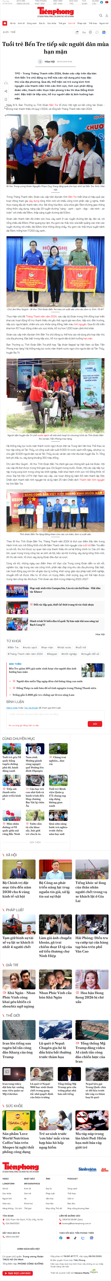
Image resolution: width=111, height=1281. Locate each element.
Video (5, 1178)
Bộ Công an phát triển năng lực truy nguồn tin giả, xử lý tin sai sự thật (54, 889)
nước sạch (43, 435)
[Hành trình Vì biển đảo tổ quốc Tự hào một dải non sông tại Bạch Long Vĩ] (17, 624)
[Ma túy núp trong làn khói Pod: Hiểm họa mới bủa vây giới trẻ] (92, 1120)
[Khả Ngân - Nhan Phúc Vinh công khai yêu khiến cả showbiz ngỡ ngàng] (19, 979)
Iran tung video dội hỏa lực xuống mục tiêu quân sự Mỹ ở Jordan (13, 1089)
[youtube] (107, 2)
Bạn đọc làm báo (19, 1273)
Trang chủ (4, 23)
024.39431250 (12, 1223)
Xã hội (13, 23)
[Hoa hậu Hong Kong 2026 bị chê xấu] (92, 979)
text (84, 32)
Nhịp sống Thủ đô (54, 1208)
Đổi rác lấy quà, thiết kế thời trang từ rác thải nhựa (63, 604)
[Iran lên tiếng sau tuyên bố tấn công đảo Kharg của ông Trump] (19, 1030)
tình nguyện (80, 324)
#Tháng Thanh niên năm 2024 (25, 654)
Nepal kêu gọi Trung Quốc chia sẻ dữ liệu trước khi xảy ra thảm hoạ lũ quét (96, 1090)
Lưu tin (6, 99)
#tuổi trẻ (81, 647)
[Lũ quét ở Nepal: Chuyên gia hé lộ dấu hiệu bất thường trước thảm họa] (55, 1030)
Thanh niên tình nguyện (92, 479)
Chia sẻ (6, 91)
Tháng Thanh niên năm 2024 (41, 316)
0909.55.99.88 (69, 1219)
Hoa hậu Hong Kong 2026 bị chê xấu (89, 997)
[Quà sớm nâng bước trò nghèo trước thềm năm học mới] (58, 815)
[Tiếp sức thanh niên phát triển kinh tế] (11, 780)
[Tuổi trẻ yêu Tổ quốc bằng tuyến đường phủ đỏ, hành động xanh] (11, 748)
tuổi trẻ (87, 545)
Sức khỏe (51, 23)
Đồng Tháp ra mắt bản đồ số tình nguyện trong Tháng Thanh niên (56, 688)
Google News (104, 32)
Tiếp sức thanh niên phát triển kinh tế (11, 794)
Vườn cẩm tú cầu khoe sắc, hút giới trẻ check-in (34, 828)
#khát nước (64, 647)
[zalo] (84, 1238)
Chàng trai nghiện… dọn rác (57, 760)
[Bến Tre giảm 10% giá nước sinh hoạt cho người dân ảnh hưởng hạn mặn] (93, 670)
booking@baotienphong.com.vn (76, 1223)
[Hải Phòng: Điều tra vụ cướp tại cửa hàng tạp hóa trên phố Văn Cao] (92, 924)
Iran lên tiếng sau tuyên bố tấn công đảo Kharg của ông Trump (17, 1050)
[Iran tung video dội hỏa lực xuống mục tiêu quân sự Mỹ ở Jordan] (14, 1074)
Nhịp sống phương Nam (78, 1208)
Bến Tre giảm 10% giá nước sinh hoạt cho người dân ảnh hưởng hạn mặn (42, 670)
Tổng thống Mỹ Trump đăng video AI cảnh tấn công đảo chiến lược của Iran (90, 1052)
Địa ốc (42, 23)
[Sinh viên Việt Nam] (88, 1170)
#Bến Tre (13, 647)
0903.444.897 (12, 1236)
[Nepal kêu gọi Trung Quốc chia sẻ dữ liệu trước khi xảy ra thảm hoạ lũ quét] (97, 1074)
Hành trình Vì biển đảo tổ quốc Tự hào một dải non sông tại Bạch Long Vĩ (64, 622)
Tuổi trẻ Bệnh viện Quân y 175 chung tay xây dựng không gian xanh (57, 797)
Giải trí (12, 965)
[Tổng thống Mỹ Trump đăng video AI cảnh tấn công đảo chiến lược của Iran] (92, 1030)
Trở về (6, 115)
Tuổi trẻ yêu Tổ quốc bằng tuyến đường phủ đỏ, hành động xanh (11, 763)
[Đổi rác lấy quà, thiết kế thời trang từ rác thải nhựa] (17, 607)
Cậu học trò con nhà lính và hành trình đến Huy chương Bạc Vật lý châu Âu (35, 797)
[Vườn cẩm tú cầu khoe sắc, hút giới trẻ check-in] (35, 815)
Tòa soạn (7, 1215)
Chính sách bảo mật (28, 1249)
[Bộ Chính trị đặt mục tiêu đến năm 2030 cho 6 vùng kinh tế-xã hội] (19, 869)
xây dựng (34, 200)
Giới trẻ (71, 23)
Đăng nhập (12, 707)
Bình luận (6, 107)
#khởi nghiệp (69, 654)
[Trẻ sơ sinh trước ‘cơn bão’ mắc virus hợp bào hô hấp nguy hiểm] (55, 1120)
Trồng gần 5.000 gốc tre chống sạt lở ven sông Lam (43, 694)
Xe (25, 1198)
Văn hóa (49, 1198)
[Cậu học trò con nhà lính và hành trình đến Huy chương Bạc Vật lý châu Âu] (35, 780)
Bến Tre (53, 104)
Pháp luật (81, 23)
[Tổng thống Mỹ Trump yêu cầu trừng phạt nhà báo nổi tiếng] (69, 1074)
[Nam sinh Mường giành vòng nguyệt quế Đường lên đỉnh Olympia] (35, 748)
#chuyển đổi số (90, 654)
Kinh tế (21, 23)
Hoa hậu (49, 1203)
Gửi (95, 724)
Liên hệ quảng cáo (69, 1215)
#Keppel (52, 654)
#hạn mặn (47, 647)
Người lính (104, 23)
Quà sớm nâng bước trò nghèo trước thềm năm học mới (58, 828)
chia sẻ (77, 32)
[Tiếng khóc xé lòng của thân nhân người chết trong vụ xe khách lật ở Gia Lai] (92, 869)
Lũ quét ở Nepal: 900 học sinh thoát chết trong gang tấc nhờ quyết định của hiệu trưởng (41, 1090)
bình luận (97, 32)
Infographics (32, 1183)
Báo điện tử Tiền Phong (55, 12)
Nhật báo (29, 1178)
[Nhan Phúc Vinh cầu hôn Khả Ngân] (55, 979)
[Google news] (93, 1238)
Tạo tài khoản (31, 707)
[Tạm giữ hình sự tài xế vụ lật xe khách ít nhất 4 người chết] (19, 924)
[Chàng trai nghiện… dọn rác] (58, 748)
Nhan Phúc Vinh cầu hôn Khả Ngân (55, 995)
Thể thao (93, 23)
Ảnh (48, 1178)
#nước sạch (30, 647)
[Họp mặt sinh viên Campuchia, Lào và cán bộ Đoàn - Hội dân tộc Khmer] (17, 591)
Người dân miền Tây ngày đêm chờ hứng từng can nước (49, 681)
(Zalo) (80, 1219)
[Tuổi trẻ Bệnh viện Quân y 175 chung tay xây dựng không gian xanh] (58, 780)
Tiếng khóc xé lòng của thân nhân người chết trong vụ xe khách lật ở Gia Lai (91, 891)
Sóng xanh (32, 23)
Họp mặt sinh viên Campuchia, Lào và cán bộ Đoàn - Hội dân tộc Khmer (65, 589)
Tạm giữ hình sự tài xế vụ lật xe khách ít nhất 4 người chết (18, 942)
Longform (8, 1183)
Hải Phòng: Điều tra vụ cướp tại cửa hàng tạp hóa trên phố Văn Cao (91, 945)
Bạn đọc (71, 1203)
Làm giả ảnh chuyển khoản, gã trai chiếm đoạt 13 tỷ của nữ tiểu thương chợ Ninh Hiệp (55, 947)
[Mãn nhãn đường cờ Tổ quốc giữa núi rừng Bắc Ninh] (11, 815)
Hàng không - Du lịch (12, 1208)
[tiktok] (77, 1238)
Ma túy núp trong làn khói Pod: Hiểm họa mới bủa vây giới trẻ (90, 1140)
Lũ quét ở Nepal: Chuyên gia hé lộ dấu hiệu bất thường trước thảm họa (55, 1050)
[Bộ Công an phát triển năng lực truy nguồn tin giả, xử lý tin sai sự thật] (55, 869)
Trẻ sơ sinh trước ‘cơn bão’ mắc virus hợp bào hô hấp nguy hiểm (54, 1140)
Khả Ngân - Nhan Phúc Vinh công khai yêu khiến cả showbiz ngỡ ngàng (18, 1000)
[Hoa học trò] (105, 1170)
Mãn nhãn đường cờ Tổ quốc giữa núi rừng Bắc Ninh (11, 828)
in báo (90, 32)
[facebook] (101, 2)
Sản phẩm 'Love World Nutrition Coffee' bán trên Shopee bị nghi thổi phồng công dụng (18, 1142)
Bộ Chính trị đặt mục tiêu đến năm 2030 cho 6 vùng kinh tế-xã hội (16, 889)
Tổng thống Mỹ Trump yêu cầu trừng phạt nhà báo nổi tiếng (67, 1089)
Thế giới (62, 23)
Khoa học (28, 1203)
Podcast (72, 1178)
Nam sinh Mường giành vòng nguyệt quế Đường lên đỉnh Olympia (35, 763)
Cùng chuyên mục (18, 738)
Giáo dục (6, 1203)
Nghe (6, 83)
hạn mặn (87, 338)
